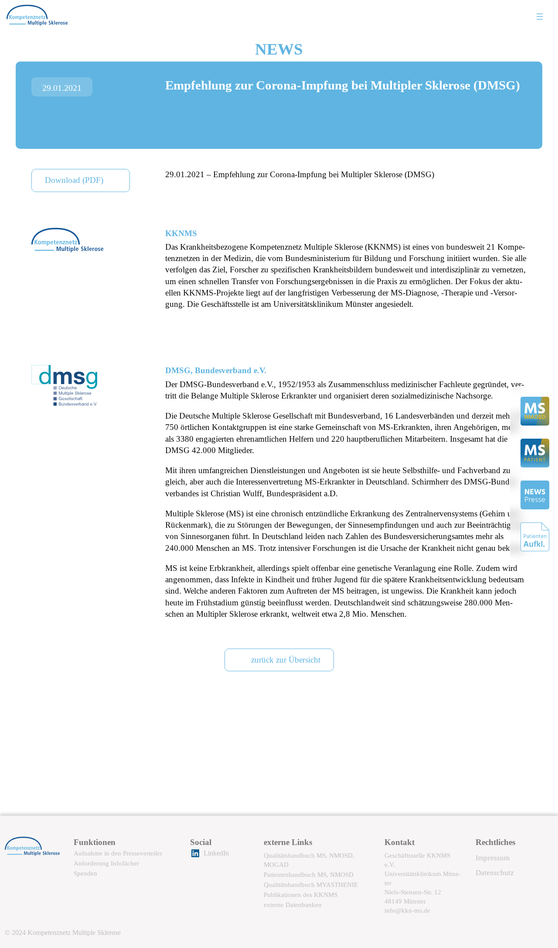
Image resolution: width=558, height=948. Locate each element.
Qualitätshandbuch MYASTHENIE (311, 884)
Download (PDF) (74, 180)
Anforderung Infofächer (106, 863)
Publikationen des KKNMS (300, 894)
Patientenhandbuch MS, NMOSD (309, 874)
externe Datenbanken (293, 904)
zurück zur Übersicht (285, 659)
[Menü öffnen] (539, 16)
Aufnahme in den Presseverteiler (118, 853)
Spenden (85, 873)
